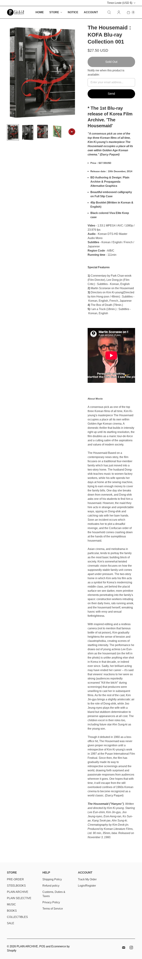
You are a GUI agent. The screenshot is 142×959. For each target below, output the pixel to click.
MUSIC (11, 904)
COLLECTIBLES (17, 916)
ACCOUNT (91, 12)
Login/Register (87, 885)
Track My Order (87, 879)
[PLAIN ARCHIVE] (15, 12)
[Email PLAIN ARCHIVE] (123, 947)
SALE (10, 923)
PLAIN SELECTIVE (19, 898)
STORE (54, 12)
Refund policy (50, 885)
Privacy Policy (51, 902)
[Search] (109, 12)
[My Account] (119, 12)
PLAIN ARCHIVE (17, 891)
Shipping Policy (52, 879)
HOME (40, 12)
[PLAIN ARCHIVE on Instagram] (131, 947)
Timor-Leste (119, 2)
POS (42, 946)
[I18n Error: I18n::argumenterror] (13, 132)
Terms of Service (52, 908)
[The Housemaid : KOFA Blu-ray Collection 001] (42, 73)
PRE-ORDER (15, 879)
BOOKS (12, 910)
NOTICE (73, 12)
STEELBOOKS (16, 885)
